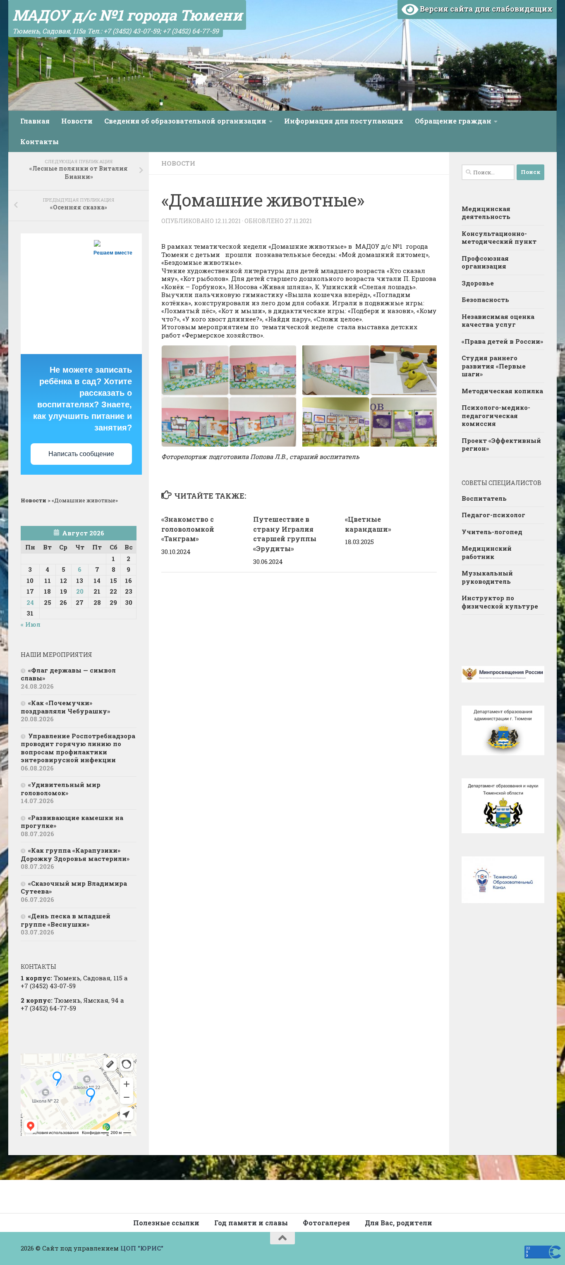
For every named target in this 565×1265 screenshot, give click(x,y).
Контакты (39, 141)
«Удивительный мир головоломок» (61, 788)
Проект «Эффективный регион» (501, 444)
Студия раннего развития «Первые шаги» (494, 366)
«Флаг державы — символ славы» (68, 674)
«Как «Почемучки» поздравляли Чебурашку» (65, 707)
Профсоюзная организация (485, 262)
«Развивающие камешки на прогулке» (72, 821)
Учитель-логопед (492, 532)
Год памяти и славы (251, 1222)
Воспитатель (484, 498)
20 (80, 591)
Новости (77, 121)
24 (30, 602)
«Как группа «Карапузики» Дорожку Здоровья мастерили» (75, 854)
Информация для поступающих (343, 121)
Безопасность (485, 299)
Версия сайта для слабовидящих (485, 9)
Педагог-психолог (493, 515)
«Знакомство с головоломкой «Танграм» (187, 529)
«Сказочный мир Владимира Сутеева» (74, 887)
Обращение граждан (453, 121)
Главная (35, 121)
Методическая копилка (502, 391)
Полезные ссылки (166, 1222)
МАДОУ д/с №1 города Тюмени (127, 15)
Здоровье (478, 283)
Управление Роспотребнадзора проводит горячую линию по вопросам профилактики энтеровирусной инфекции (78, 748)
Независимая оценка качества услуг (498, 320)
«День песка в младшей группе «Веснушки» (65, 920)
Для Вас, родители (398, 1222)
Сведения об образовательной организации (185, 121)
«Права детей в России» (502, 341)
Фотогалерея (326, 1222)
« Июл (31, 624)
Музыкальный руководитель (487, 577)
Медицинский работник (487, 552)
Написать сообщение (81, 453)
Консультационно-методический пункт (499, 237)
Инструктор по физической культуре (500, 602)
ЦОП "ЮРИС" (141, 1248)
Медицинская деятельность (486, 212)
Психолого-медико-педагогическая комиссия (496, 415)
